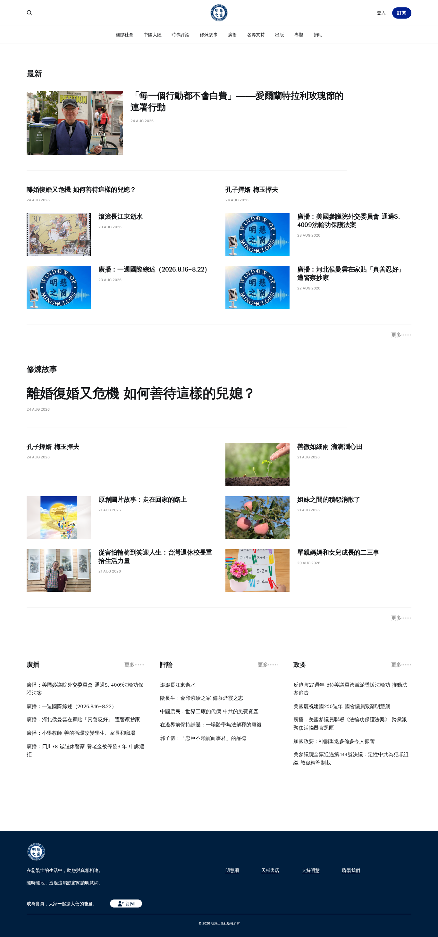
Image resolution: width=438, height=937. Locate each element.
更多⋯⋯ (401, 334)
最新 (34, 73)
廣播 (232, 34)
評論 (166, 664)
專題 (298, 34)
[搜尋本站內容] (29, 13)
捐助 (318, 34)
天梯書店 (270, 870)
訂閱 (401, 12)
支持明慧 (311, 870)
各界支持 (256, 34)
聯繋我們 (351, 870)
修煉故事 (209, 34)
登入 (381, 12)
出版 (279, 34)
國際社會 (124, 34)
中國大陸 (153, 34)
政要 (299, 664)
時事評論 (181, 34)
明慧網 (232, 870)
